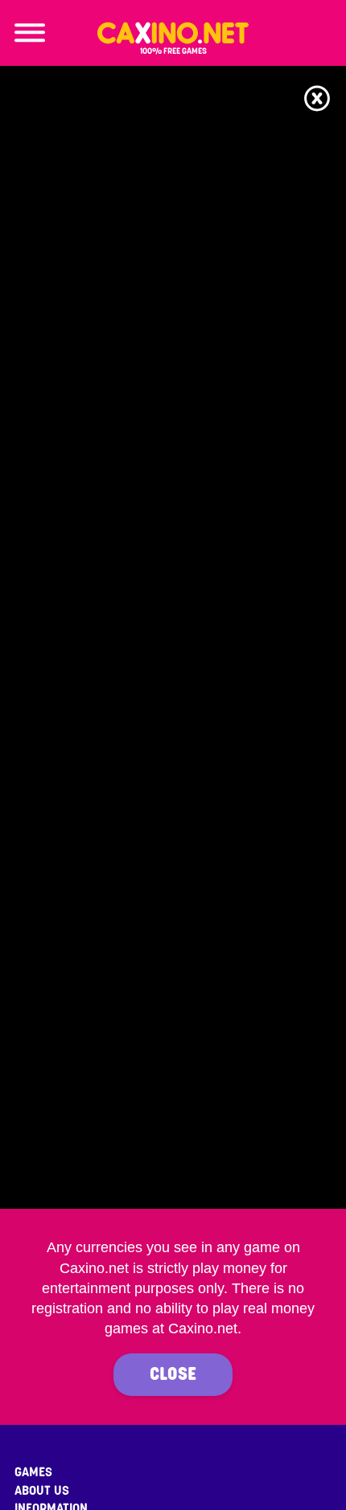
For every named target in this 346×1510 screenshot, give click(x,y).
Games (33, 1472)
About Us (41, 1491)
